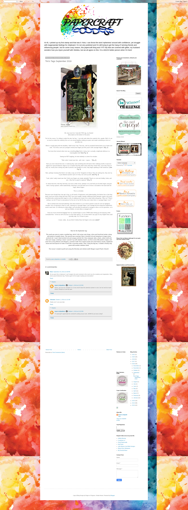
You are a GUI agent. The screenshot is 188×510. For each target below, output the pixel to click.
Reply (51, 278)
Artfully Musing (122, 438)
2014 (133, 403)
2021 (133, 354)
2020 (133, 357)
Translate (129, 165)
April (134, 391)
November (136, 368)
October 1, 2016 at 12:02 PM (75, 311)
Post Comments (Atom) (58, 352)
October (135, 370)
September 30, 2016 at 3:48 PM (61, 271)
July (134, 384)
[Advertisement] (129, 319)
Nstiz (51, 271)
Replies (54, 282)
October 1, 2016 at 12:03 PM (75, 285)
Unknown (52, 299)
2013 (133, 405)
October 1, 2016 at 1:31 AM (63, 299)
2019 (133, 359)
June (134, 386)
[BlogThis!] (72, 259)
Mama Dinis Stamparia (124, 448)
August (135, 381)
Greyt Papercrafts (122, 442)
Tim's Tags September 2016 (137, 377)
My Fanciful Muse (122, 450)
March (135, 393)
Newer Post (49, 349)
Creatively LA (121, 440)
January (135, 397)
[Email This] (70, 259)
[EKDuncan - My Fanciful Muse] (128, 286)
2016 (133, 363)
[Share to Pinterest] (77, 259)
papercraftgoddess (60, 285)
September (136, 372)
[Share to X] (73, 259)
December (136, 365)
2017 (133, 361)
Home (79, 349)
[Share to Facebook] (75, 259)
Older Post (109, 349)
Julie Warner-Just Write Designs (126, 446)
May (134, 388)
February (136, 395)
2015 (133, 400)
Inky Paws (120, 444)
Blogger (113, 495)
